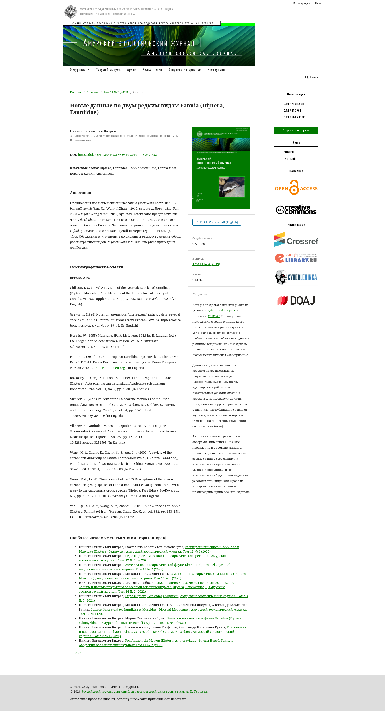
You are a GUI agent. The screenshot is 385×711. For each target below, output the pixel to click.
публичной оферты (221, 310)
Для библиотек (294, 117)
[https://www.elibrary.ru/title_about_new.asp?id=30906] (296, 263)
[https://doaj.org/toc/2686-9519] (296, 308)
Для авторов (293, 110)
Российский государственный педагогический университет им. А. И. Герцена (145, 691)
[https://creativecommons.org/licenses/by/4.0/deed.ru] (296, 216)
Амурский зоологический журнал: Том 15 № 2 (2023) (121, 569)
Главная (76, 92)
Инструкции (216, 69)
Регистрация (301, 3)
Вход (318, 3)
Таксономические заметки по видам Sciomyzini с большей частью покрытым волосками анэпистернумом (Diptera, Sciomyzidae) (156, 584)
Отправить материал (296, 130)
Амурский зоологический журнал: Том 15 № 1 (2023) (139, 578)
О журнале (78, 69)
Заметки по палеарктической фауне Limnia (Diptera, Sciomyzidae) (178, 565)
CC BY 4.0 (214, 316)
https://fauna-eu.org (110, 368)
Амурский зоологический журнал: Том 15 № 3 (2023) (143, 623)
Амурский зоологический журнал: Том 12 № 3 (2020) (168, 551)
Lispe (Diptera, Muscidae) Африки (151, 596)
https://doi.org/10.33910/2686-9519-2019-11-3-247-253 (117, 154)
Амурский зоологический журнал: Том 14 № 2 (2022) (121, 645)
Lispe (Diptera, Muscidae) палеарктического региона (167, 556)
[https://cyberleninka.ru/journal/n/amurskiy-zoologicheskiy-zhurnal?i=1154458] (296, 285)
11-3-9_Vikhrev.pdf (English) (218, 222)
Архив (131, 69)
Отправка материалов (185, 69)
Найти (313, 77)
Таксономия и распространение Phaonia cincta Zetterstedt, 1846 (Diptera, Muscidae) (162, 629)
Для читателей (294, 104)
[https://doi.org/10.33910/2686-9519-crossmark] (296, 246)
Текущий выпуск (108, 69)
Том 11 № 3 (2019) (116, 92)
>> (80, 652)
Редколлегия (152, 69)
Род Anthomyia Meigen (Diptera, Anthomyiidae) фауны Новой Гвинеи (179, 640)
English (289, 152)
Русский (290, 159)
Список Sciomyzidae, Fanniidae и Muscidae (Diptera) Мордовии (140, 609)
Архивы (92, 92)
